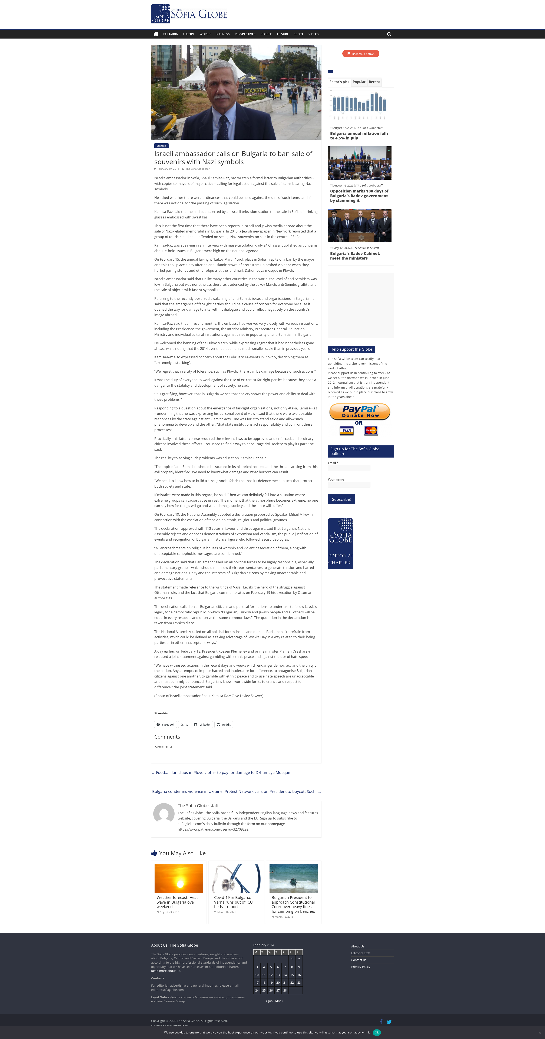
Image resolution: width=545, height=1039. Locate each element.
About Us (357, 946)
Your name (336, 479)
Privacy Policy (360, 967)
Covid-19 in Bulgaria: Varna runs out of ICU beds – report (233, 902)
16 (299, 975)
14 (285, 975)
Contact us (358, 960)
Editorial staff (360, 953)
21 (285, 982)
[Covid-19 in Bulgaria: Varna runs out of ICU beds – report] (236, 866)
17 (257, 982)
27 (278, 990)
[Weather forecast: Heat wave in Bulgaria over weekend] (179, 866)
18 (264, 982)
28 (285, 990)
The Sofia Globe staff (198, 169)
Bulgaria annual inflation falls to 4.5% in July (359, 136)
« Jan (269, 1001)
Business (223, 34)
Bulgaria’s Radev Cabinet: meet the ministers (355, 256)
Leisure (283, 34)
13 (278, 975)
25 (264, 990)
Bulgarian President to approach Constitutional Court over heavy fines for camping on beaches (293, 904)
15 (292, 975)
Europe (189, 34)
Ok (377, 1032)
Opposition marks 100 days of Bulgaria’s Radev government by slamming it (359, 195)
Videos (313, 34)
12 (271, 975)
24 (257, 990)
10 (257, 975)
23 (299, 982)
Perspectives (245, 34)
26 (271, 990)
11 (264, 975)
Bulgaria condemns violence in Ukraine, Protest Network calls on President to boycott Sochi (236, 791)
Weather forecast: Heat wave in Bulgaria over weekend (177, 902)
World (205, 34)
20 (278, 982)
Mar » (279, 1001)
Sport (298, 34)
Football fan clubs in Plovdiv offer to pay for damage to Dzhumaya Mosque (220, 772)
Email (333, 463)
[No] (540, 1032)
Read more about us (165, 971)
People (266, 34)
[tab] (339, 83)
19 (271, 982)
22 (292, 982)
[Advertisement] (361, 305)
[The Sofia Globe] (156, 34)
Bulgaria (170, 34)
